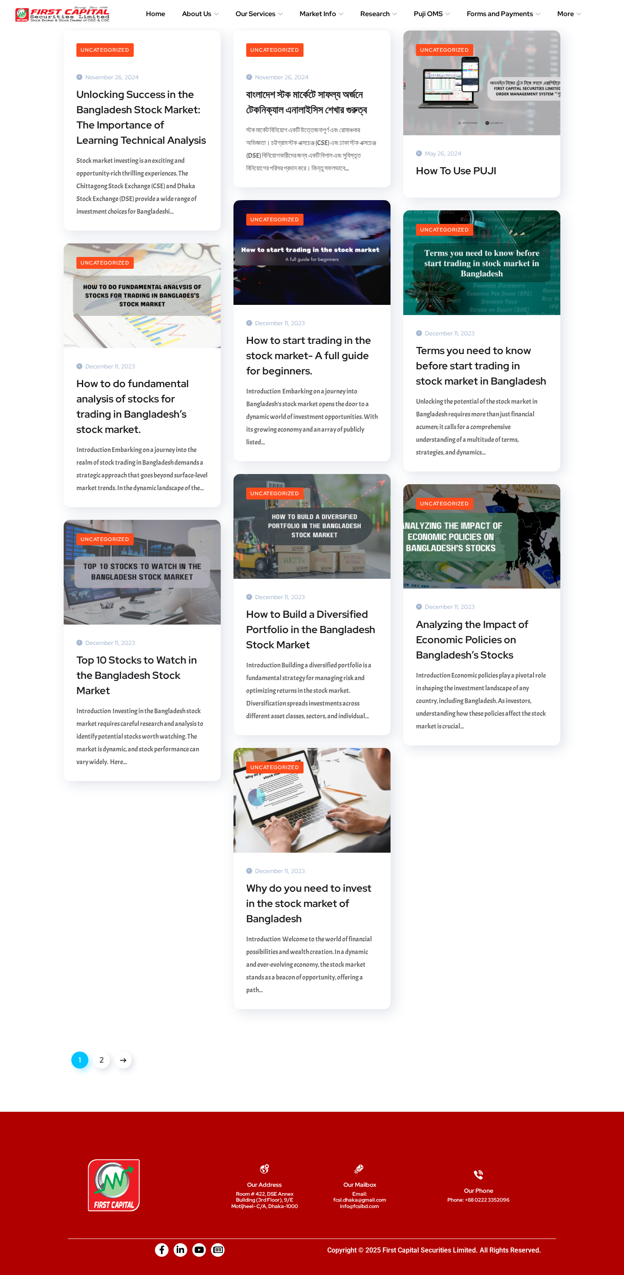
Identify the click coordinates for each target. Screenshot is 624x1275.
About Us (196, 13)
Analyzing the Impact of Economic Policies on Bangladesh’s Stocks (472, 639)
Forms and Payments (500, 13)
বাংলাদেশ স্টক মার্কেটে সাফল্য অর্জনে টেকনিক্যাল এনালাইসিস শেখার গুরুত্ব (306, 102)
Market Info (318, 13)
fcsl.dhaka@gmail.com (359, 1200)
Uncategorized (105, 50)
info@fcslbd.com (359, 1206)
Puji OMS (428, 13)
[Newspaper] (218, 1250)
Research (375, 13)
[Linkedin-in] (180, 1250)
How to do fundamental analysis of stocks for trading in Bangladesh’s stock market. (132, 406)
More (565, 13)
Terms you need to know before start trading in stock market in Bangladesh (481, 366)
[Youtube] (199, 1250)
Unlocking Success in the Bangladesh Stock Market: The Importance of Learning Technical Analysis (141, 117)
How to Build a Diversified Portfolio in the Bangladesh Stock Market (310, 629)
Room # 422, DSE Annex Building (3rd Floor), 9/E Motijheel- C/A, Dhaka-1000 (264, 1200)
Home (155, 13)
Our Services (255, 13)
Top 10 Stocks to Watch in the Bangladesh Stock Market (136, 675)
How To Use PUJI (456, 170)
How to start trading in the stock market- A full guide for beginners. (308, 355)
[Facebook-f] (162, 1250)
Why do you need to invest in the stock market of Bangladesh (308, 903)
